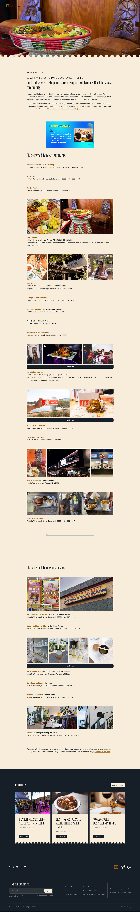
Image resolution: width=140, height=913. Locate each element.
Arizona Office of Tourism (92, 890)
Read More (24, 836)
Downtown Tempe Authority (120, 888)
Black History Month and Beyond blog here (64, 109)
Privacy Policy (43, 895)
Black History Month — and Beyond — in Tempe (32, 821)
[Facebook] (17, 867)
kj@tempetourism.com (101, 752)
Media (67, 890)
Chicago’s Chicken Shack (37, 298)
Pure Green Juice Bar (35, 437)
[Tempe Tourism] (13, 5)
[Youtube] (25, 867)
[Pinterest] (21, 867)
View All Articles (117, 785)
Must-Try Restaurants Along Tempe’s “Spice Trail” (68, 823)
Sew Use (30, 733)
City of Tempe (88, 887)
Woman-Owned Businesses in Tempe (104, 821)
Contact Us (69, 887)
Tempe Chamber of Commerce (94, 894)
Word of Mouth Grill (35, 518)
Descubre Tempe (71, 894)
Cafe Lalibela (32, 237)
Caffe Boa (30, 283)
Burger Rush (32, 188)
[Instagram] (10, 867)
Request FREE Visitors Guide (120, 892)
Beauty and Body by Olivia (37, 626)
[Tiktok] (13, 867)
